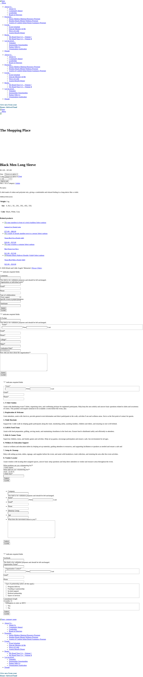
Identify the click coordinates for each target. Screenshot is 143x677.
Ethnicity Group (13, 511)
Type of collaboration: (8, 295)
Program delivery (14, 587)
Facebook (6, 558)
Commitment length (10, 599)
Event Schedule (14, 27)
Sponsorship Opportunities (18, 45)
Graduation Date (6, 348)
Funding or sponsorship (16, 589)
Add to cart (4, 181)
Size (1, 174)
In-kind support (13, 591)
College (3, 340)
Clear (20, 176)
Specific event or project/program (11, 299)
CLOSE (3, 310)
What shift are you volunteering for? (16, 470)
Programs (7, 17)
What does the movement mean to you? (22, 519)
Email (2, 286)
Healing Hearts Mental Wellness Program (23, 21)
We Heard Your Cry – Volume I (20, 37)
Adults (17, 183)
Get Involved (9, 41)
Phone (2, 291)
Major (2, 344)
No (9, 608)
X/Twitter (3, 318)
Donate (7, 51)
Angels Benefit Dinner (17, 33)
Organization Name (10, 564)
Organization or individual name (12, 282)
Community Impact (16, 11)
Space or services (14, 595)
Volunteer (12, 43)
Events (6, 25)
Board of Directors (15, 15)
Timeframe (4, 303)
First (24, 327)
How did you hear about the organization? (15, 353)
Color (2, 176)
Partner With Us (14, 47)
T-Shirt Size (8, 474)
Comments (4, 276)
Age (9, 515)
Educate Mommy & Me (17, 29)
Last (49, 327)
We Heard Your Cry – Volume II (20, 39)
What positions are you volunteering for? (18, 465)
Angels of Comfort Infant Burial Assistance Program (27, 23)
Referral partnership (15, 593)
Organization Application (18, 49)
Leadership (13, 13)
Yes (9, 606)
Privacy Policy (37, 268)
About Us (7, 7)
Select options (41, 223)
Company (11, 491)
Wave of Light (14, 31)
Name (10, 498)
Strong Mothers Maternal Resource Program (24, 19)
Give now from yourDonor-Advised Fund (8, 106)
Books (6, 35)
